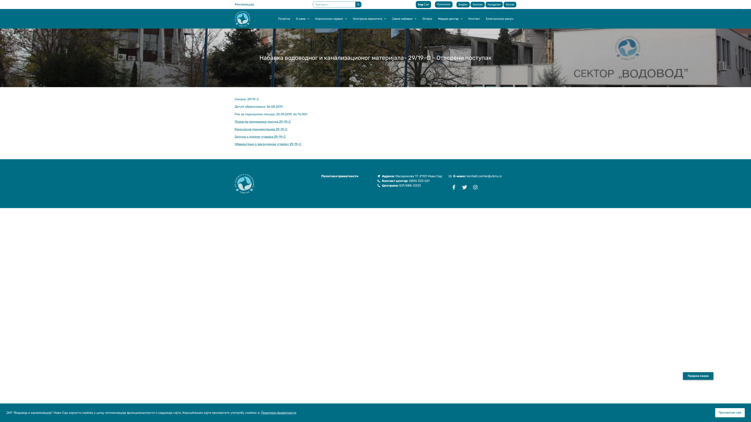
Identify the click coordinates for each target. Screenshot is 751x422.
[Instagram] (475, 187)
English (463, 4)
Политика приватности (278, 413)
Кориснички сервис (329, 19)
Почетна (284, 19)
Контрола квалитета (367, 19)
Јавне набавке (402, 19)
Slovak (510, 4)
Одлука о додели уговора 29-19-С (260, 137)
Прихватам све (730, 412)
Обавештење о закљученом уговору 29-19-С (268, 144)
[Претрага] (358, 4)
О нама (300, 19)
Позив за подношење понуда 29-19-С (263, 121)
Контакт (474, 19)
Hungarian (494, 4)
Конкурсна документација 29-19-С (261, 129)
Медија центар (448, 19)
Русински (443, 4)
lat (427, 4)
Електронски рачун (499, 19)
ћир (420, 4)
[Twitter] (464, 187)
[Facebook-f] (454, 187)
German (478, 4)
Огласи (427, 19)
